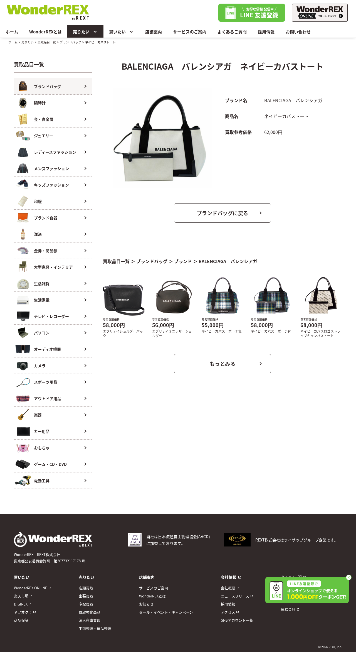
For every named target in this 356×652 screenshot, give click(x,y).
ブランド (183, 261)
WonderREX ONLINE (30, 587)
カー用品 (42, 431)
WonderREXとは (45, 32)
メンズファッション (51, 168)
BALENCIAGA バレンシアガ (228, 261)
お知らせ (146, 604)
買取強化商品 (89, 612)
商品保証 (21, 620)
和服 (38, 201)
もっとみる (223, 363)
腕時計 (40, 103)
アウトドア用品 (47, 398)
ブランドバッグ (70, 42)
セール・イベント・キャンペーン (166, 612)
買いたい (117, 32)
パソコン (42, 332)
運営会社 (288, 609)
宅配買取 (86, 604)
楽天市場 (21, 596)
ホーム (12, 32)
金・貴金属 (43, 119)
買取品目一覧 (47, 42)
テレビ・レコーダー (51, 316)
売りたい (81, 32)
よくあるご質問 (232, 32)
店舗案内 (153, 32)
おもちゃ (42, 447)
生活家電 (42, 300)
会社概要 (228, 587)
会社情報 (228, 577)
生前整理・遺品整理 (95, 628)
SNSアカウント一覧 (237, 620)
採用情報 (266, 32)
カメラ (40, 365)
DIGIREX (21, 604)
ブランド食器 (45, 217)
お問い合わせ (298, 32)
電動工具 (42, 480)
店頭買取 (86, 587)
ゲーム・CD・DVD (50, 464)
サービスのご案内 (189, 32)
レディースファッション (55, 152)
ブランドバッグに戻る (222, 213)
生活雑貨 (42, 283)
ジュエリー (43, 135)
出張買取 (86, 596)
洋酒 (38, 234)
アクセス (228, 612)
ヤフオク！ (23, 612)
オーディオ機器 (47, 349)
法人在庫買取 (89, 620)
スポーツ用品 (45, 382)
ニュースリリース (235, 596)
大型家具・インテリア (53, 267)
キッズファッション (51, 185)
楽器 (38, 415)
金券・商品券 (45, 250)
